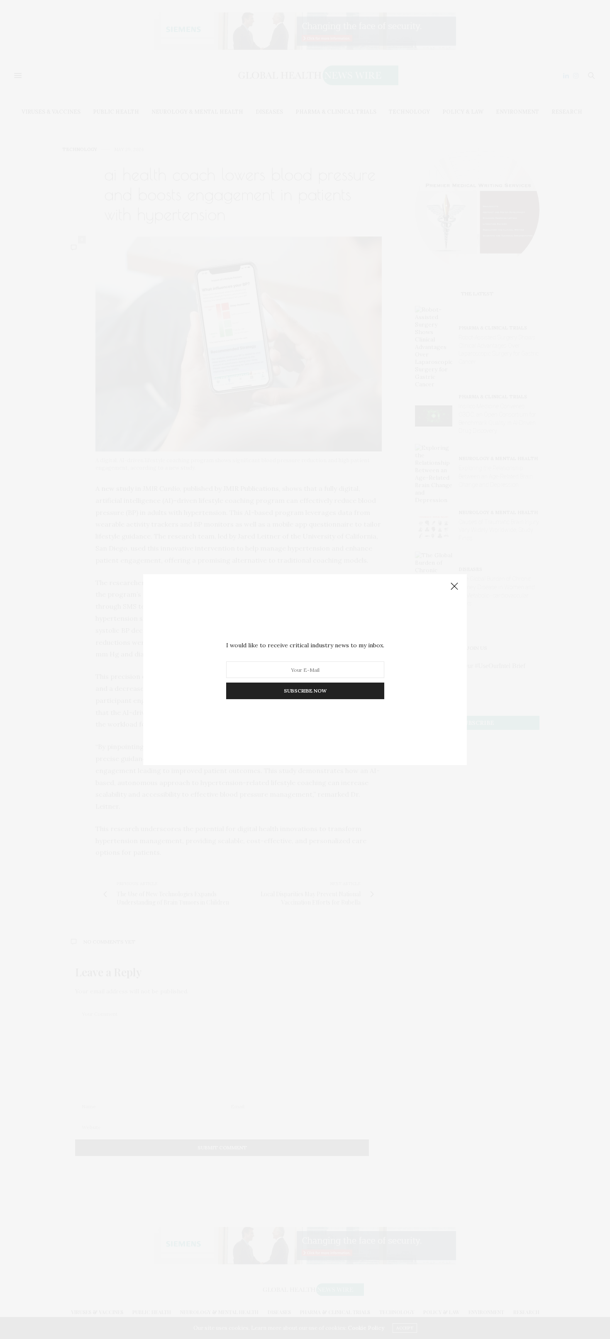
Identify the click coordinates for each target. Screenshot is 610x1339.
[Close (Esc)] (454, 586)
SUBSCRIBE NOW (305, 691)
